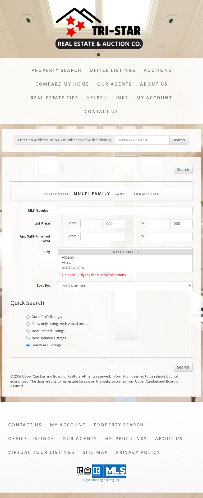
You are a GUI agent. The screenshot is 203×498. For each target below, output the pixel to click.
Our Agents (114, 84)
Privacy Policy (138, 452)
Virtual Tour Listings (41, 452)
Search (179, 139)
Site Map (95, 452)
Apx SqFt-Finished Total (35, 239)
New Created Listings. (48, 330)
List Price (42, 223)
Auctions (158, 70)
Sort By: (43, 285)
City (46, 251)
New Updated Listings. (49, 338)
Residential (57, 194)
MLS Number (39, 210)
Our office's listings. (46, 316)
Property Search (56, 70)
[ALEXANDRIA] (125, 268)
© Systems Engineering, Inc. (101, 480)
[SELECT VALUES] (125, 252)
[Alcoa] (125, 262)
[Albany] (125, 257)
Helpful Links (107, 98)
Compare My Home (62, 84)
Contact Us (101, 111)
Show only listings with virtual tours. (59, 323)
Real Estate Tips (55, 98)
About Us (154, 84)
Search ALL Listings (46, 345)
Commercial (146, 194)
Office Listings (113, 70)
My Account (154, 98)
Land (120, 194)
